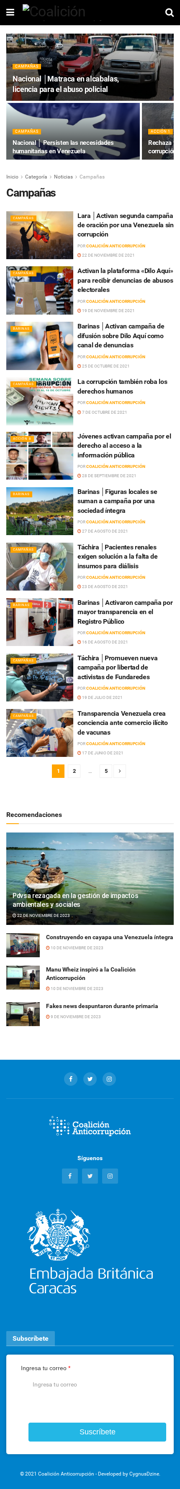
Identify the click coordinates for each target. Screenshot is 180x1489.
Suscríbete (98, 1432)
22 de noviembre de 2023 (43, 915)
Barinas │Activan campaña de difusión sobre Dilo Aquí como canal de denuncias (120, 335)
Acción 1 (160, 131)
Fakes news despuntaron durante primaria (102, 1006)
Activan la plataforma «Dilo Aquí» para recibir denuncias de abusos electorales (125, 280)
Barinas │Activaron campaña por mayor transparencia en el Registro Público (124, 612)
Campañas (27, 66)
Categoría (36, 177)
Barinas (21, 329)
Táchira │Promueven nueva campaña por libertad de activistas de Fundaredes (117, 667)
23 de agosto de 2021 (104, 586)
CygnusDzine (144, 1474)
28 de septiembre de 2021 (108, 475)
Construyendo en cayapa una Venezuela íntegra (109, 937)
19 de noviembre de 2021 (108, 310)
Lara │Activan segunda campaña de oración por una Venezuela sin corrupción (125, 225)
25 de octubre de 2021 (105, 366)
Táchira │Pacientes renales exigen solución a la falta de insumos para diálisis (117, 556)
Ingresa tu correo (45, 1368)
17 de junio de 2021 (102, 753)
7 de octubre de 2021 (104, 412)
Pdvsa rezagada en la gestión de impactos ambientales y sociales (75, 900)
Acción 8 (22, 439)
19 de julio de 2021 (102, 697)
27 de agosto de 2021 (104, 531)
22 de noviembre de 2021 (108, 255)
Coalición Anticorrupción (115, 246)
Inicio (12, 177)
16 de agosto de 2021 (104, 642)
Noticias (63, 177)
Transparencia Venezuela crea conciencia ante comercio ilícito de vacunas (122, 722)
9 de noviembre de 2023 (75, 1016)
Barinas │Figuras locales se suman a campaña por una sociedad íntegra (117, 501)
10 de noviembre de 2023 (76, 947)
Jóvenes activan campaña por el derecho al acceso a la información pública (124, 445)
